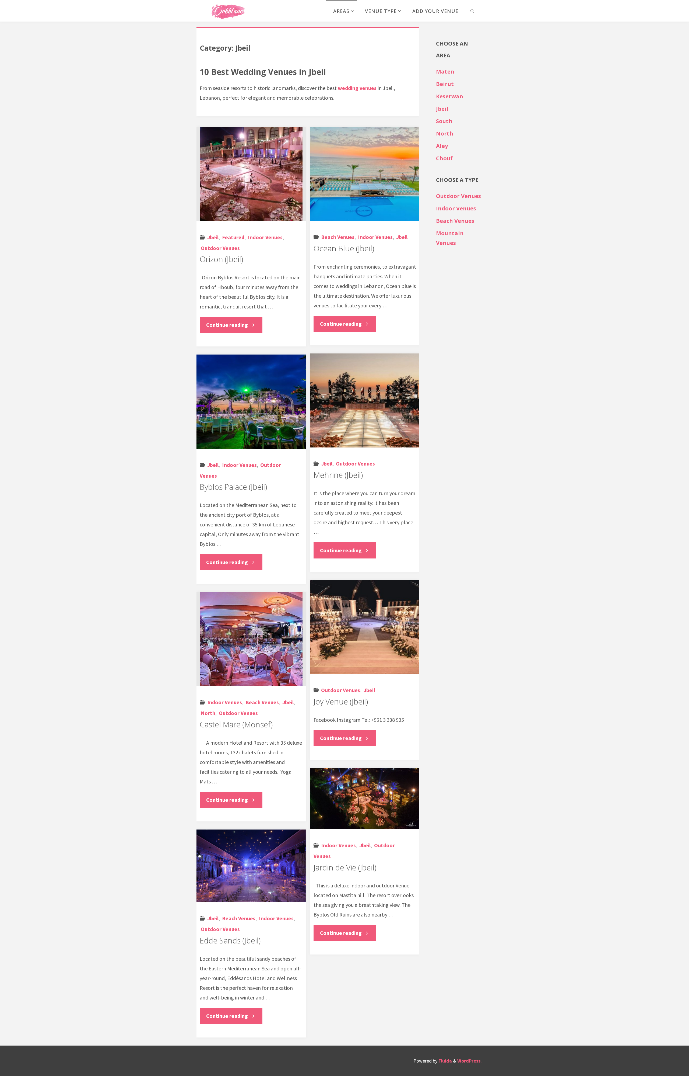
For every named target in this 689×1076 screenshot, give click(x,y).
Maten (445, 71)
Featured (233, 237)
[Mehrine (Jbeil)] (364, 400)
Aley (442, 146)
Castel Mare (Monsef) (236, 724)
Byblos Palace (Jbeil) (233, 487)
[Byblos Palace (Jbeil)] (250, 402)
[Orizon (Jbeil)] (250, 174)
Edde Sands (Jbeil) (230, 940)
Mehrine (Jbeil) (338, 475)
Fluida (444, 1061)
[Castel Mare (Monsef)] (250, 639)
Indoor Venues (265, 237)
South (444, 121)
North (208, 713)
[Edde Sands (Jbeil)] (250, 865)
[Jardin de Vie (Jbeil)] (364, 798)
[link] (472, 11)
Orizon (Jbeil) (221, 259)
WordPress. (469, 1061)
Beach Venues (337, 237)
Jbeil (213, 237)
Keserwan (449, 96)
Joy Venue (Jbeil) (341, 701)
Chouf (444, 158)
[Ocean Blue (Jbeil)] (364, 174)
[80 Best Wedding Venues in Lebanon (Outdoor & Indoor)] (227, 10)
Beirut (445, 84)
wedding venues (357, 88)
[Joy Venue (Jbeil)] (364, 627)
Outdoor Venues (220, 248)
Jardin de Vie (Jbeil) (345, 867)
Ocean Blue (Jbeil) (344, 248)
